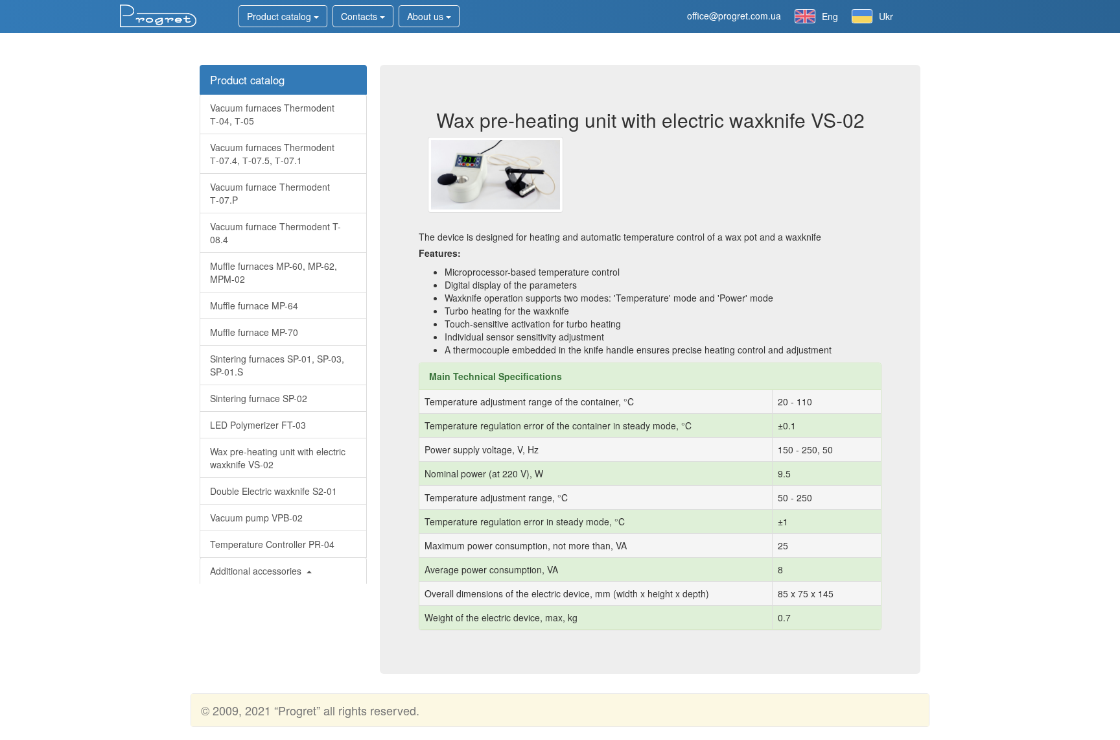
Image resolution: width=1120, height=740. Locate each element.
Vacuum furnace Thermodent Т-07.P (270, 193)
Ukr (886, 16)
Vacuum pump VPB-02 (256, 517)
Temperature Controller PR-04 (272, 544)
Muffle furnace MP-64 (254, 305)
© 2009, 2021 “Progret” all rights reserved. (310, 710)
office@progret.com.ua (734, 15)
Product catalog (280, 16)
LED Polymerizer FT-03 (258, 424)
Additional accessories (257, 570)
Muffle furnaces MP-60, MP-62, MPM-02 (273, 272)
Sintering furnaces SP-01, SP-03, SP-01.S (277, 365)
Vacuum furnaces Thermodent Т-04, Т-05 (272, 114)
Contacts (360, 16)
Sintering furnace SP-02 (258, 398)
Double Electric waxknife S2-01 (273, 490)
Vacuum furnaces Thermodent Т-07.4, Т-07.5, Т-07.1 (272, 154)
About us (426, 16)
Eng (830, 16)
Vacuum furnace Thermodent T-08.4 (275, 233)
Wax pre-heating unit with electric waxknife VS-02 (277, 458)
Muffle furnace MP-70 (254, 332)
